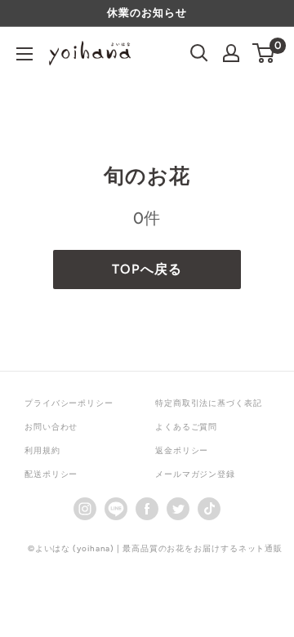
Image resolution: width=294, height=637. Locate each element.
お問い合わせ (51, 426)
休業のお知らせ (146, 13)
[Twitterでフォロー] (178, 508)
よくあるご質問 (186, 426)
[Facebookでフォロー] (147, 508)
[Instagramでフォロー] (85, 508)
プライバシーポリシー (69, 403)
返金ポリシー (181, 450)
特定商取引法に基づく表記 (208, 403)
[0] (264, 53)
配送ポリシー (51, 474)
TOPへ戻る (146, 269)
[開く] (199, 53)
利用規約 (42, 450)
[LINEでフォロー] (116, 508)
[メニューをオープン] (24, 53)
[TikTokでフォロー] (209, 508)
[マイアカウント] (231, 53)
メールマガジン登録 (195, 474)
